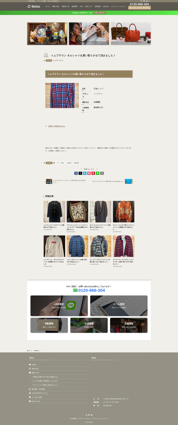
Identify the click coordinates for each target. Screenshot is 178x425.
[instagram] (141, 1)
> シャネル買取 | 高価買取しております (45, 381)
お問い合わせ (36, 401)
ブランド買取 (60, 163)
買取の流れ (35, 369)
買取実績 (49, 60)
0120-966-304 (91, 290)
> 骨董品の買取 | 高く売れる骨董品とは (45, 377)
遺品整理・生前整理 (38, 389)
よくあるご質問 (37, 397)
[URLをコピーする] (102, 173)
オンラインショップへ (100, 418)
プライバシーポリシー (85, 418)
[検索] (149, 1)
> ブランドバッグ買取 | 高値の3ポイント (45, 385)
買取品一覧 (35, 373)
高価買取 (76, 163)
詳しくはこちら (100, 13)
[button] (76, 173)
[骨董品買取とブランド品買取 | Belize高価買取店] (33, 6)
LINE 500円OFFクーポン (40, 393)
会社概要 (73, 418)
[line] (144, 1)
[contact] (146, 1)
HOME (34, 364)
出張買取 (68, 163)
